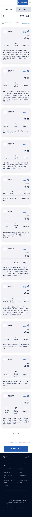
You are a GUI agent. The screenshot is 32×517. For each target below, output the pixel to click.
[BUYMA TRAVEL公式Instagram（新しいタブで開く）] (4, 457)
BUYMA (19, 486)
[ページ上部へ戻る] (27, 457)
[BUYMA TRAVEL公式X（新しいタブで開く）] (7, 457)
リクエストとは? (22, 464)
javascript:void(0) (26, 23)
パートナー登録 (7, 469)
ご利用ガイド (21, 469)
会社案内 (6, 486)
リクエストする (16, 449)
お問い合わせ (7, 472)
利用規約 (20, 472)
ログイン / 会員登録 (22, 2)
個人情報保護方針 (22, 475)
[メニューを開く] (30, 2)
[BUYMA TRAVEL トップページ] (10, 2)
